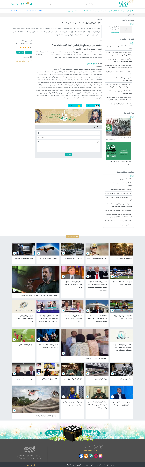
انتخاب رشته (28, 52)
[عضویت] (28, 465)
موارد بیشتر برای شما (22, 61)
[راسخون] (126, 7)
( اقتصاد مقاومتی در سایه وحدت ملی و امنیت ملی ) (22, 11)
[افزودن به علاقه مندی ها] (25, 465)
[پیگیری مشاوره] (75, 107)
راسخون (128, 11)
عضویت (18, 4)
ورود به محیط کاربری (82, 465)
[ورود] (31, 465)
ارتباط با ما (102, 465)
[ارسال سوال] (93, 107)
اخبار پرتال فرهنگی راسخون (91, 450)
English (69, 465)
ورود (12, 4)
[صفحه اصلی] (34, 465)
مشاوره (124, 15)
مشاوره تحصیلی (116, 15)
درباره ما (97, 465)
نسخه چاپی (26, 57)
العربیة (74, 465)
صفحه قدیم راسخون (74, 11)
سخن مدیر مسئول (111, 465)
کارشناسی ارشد (20, 52)
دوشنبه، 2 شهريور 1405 (39, 11)
